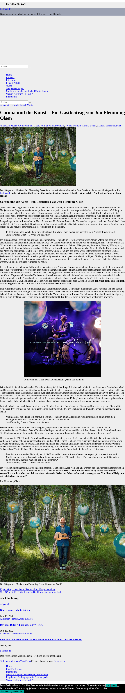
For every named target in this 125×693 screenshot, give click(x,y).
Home (9, 74)
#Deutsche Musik (8, 125)
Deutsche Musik (19, 105)
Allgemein (5, 105)
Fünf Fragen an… (14, 669)
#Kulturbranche (56, 125)
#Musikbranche (113, 125)
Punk (29, 633)
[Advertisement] (62, 39)
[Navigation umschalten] (1, 64)
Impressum (11, 96)
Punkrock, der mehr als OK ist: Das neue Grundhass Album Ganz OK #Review (41, 639)
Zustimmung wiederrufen (12, 691)
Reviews (10, 77)
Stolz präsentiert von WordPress (15, 661)
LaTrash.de (5, 9)
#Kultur (44, 125)
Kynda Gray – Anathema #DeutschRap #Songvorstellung (27, 589)
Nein (114, 685)
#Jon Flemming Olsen (28, 125)
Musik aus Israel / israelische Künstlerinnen (27, 91)
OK (108, 685)
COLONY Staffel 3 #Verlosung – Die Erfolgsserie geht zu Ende (31, 592)
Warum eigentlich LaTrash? (19, 94)
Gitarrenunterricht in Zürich (15, 610)
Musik (30, 105)
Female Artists (13, 83)
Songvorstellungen (15, 88)
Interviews (11, 80)
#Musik (101, 125)
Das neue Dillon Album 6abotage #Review (21, 625)
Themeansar (59, 661)
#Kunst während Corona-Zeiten (80, 125)
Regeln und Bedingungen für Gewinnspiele (27, 677)
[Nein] (118, 686)
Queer (9, 85)
